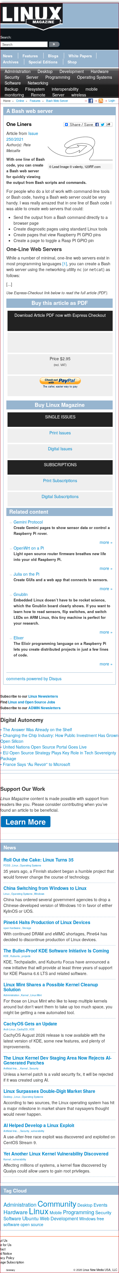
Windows (39, 893)
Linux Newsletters (43, 696)
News (7, 55)
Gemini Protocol (28, 522)
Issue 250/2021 (22, 136)
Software (13, 83)
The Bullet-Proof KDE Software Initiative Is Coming (56, 951)
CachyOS (22, 1029)
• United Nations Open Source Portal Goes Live (43, 747)
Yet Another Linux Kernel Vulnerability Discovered (55, 1154)
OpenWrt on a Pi (29, 548)
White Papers (80, 55)
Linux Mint (36, 995)
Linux (15, 865)
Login (112, 100)
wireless (78, 95)
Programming (57, 77)
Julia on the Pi (26, 574)
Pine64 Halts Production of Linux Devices (46, 922)
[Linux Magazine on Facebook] (90, 100)
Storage (26, 928)
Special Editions (43, 62)
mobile (91, 89)
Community (57, 1203)
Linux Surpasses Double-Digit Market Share (49, 1091)
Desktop (7, 1096)
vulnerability (37, 1131)
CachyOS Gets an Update (30, 1023)
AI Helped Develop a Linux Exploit (38, 1125)
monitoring (14, 95)
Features (30, 55)
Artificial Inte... (10, 1068)
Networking (38, 83)
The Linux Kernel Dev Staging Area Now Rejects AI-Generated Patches (57, 1060)
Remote (38, 95)
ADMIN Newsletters (44, 707)
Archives (10, 62)
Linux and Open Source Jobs (31, 702)
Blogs (53, 55)
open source (32, 1224)
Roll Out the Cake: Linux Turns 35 (38, 860)
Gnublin (21, 594)
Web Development (59, 1218)
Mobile (56, 1212)
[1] (64, 263)
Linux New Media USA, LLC (100, 1270)
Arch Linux (9, 1029)
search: (5, 37)
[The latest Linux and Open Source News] (100, 100)
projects (26, 956)
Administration (11, 995)
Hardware (15, 1212)
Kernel (25, 995)
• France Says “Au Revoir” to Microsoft (35, 764)
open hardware (12, 928)
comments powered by (34, 678)
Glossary (10, 1270)
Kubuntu (15, 956)
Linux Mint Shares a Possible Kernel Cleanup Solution (50, 987)
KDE (6, 956)
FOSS (6, 865)
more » (106, 542)
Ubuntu (30, 1218)
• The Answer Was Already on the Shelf (36, 729)
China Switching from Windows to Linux (45, 888)
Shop (72, 62)
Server (58, 95)
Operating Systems (94, 77)
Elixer (19, 638)
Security (33, 1068)
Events (100, 1204)
